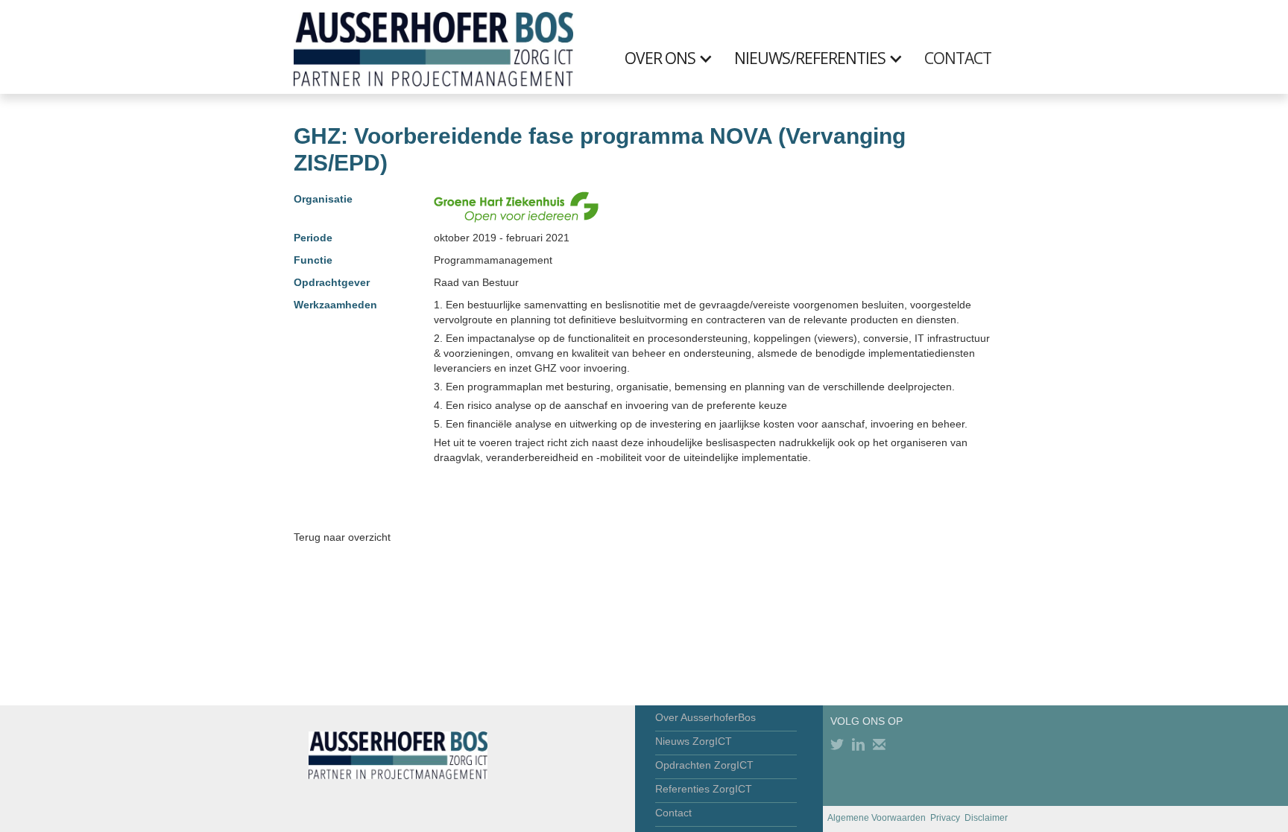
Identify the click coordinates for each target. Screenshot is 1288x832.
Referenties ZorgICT (703, 789)
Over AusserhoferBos (705, 717)
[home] (433, 47)
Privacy (945, 818)
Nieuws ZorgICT (693, 741)
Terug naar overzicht (342, 537)
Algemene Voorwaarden (876, 818)
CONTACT (957, 58)
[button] (676, 58)
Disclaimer (986, 818)
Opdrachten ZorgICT (704, 765)
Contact (673, 813)
